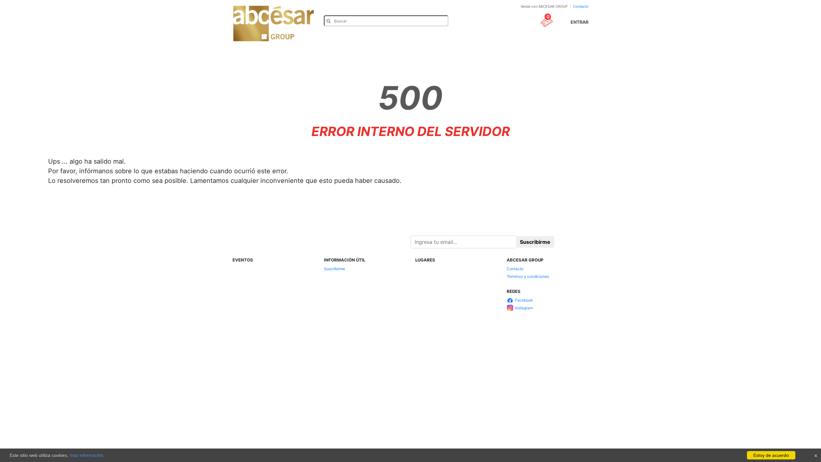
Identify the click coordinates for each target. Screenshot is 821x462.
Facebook (524, 300)
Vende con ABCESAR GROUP (544, 6)
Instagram (524, 307)
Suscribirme (334, 268)
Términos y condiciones (528, 276)
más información (86, 455)
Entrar (579, 22)
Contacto (580, 6)
